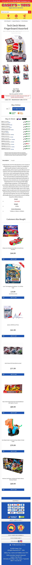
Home (4, 31)
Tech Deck (17, 201)
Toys (8, 31)
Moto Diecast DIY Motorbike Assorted (13, 363)
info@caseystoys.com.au (18, 544)
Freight (13, 160)
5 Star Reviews (24, 21)
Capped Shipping (16, 21)
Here (28, 1)
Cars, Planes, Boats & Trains (15, 31)
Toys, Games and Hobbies (15, 552)
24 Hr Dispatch (7, 21)
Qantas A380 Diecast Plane (13, 324)
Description (5, 160)
